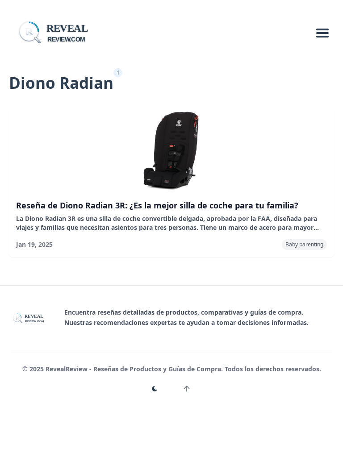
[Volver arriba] (187, 389)
